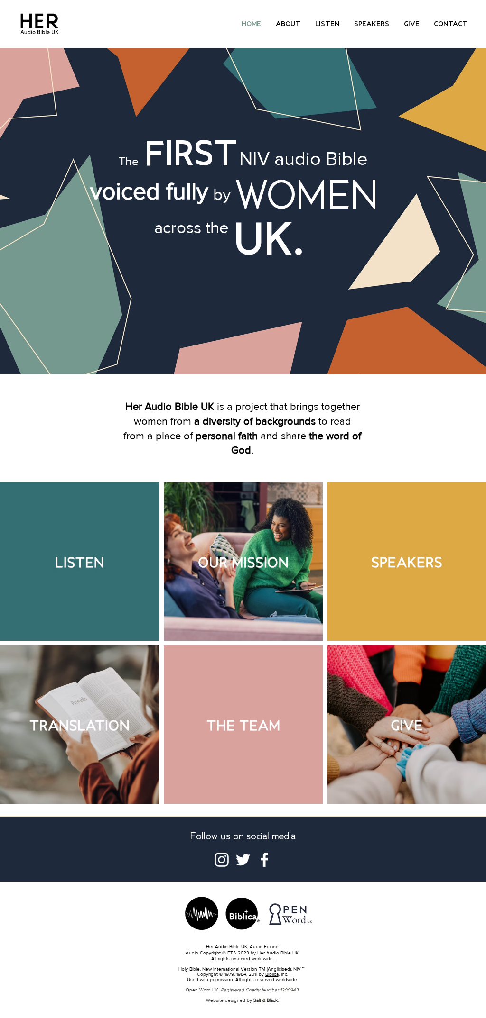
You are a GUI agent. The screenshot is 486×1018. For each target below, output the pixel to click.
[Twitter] (243, 859)
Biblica (272, 974)
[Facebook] (264, 859)
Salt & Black (265, 1000)
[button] (288, 24)
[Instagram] (221, 859)
